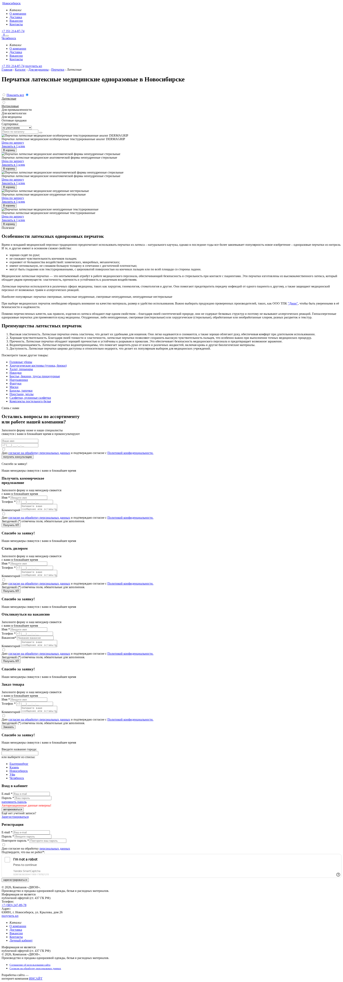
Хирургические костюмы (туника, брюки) (38, 365)
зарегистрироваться (15, 879)
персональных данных (55, 848)
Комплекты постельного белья (30, 401)
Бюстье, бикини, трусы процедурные (35, 376)
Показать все (15, 95)
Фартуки (15, 383)
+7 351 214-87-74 (13, 31)
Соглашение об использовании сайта (30, 964)
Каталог (20, 69)
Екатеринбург (19, 763)
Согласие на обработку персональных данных (35, 968)
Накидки (16, 372)
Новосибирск (19, 771)
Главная (7, 69)
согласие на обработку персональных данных (39, 453)
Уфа (12, 774)
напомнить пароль (14, 802)
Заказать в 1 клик (13, 146)
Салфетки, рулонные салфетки (30, 397)
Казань (14, 767)
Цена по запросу (13, 142)
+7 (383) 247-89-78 (14, 905)
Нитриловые (10, 106)
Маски (14, 387)
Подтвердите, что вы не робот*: (23, 852)
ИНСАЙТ (35, 978)
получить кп (33, 66)
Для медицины (38, 69)
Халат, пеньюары (21, 369)
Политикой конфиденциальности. (130, 453)
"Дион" (293, 303)
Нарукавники (19, 380)
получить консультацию (17, 456)
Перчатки (57, 69)
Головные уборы (21, 362)
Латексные (9, 98)
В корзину (9, 150)
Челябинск (17, 778)
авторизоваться (12, 809)
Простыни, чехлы (22, 394)
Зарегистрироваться (15, 816)
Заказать (8, 727)
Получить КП (11, 525)
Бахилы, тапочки (21, 390)
